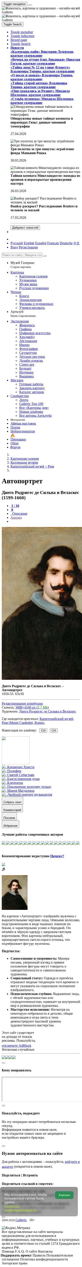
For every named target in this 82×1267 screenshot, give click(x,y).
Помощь (8, 1251)
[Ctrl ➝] (18, 767)
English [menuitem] (29, 243)
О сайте (32, 1251)
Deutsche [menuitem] (66, 243)
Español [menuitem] (40, 243)
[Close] (45, 256)
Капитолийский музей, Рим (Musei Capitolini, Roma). (38, 721)
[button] (21, 32)
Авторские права (14, 1263)
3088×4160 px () (32, 707)
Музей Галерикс (22, 265)
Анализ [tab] (16, 517)
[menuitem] (76, 243)
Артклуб (23, 313)
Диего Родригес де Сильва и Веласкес (47, 711)
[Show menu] (30, 5)
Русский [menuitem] (16, 243)
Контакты (45, 1251)
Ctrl (43, 730)
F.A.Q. (20, 1251)
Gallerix (21, 1220)
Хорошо (64, 1195)
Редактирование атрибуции (22, 703)
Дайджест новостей (25, 227)
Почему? (57, 856)
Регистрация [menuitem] (28, 247)
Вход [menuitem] (14, 247)
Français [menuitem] (53, 243)
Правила (39, 1255)
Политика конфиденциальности (44, 1259)
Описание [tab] (19, 513)
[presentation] (45, 521)
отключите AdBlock (16, 1045)
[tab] (14, 506)
